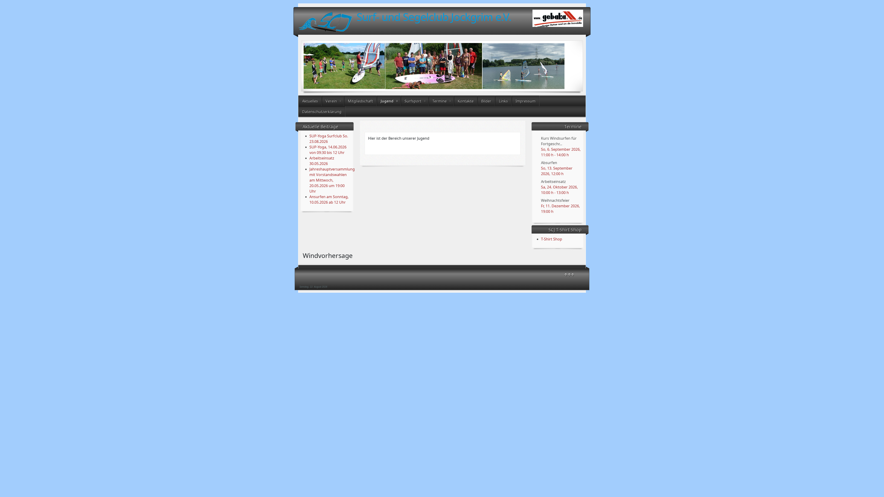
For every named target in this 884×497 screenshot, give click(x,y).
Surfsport (412, 101)
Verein (331, 101)
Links (503, 101)
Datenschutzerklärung (321, 111)
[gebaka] (557, 19)
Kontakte (466, 101)
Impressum (525, 101)
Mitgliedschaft (360, 101)
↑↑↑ (569, 274)
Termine (439, 101)
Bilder (486, 101)
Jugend (387, 101)
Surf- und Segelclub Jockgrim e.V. (434, 17)
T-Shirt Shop (551, 239)
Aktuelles (310, 101)
